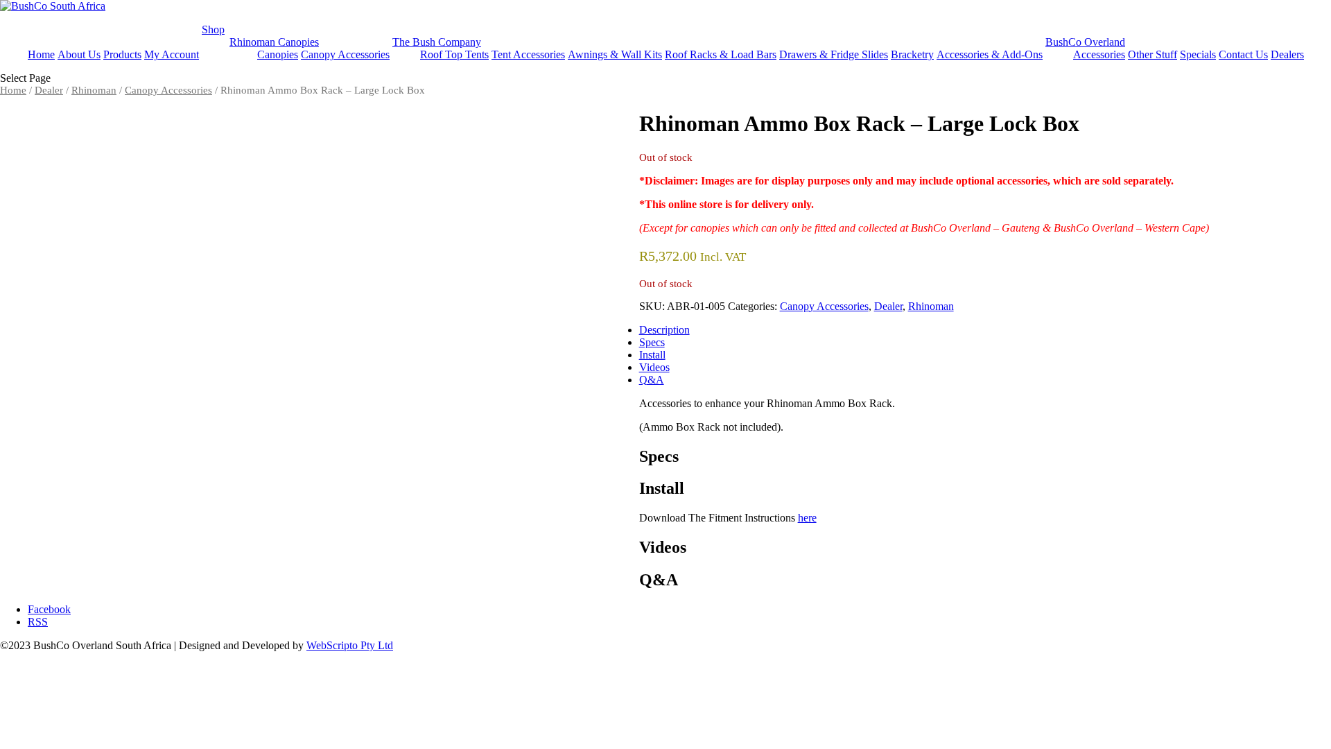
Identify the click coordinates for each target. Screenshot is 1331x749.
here (807, 518)
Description (664, 330)
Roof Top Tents (454, 54)
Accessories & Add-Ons (990, 54)
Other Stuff (1152, 54)
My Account (171, 54)
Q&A (651, 380)
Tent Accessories (528, 54)
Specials (1198, 54)
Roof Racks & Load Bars (720, 54)
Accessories (1099, 54)
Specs (652, 342)
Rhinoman (93, 90)
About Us (79, 54)
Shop (213, 29)
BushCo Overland (1085, 42)
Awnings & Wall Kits (615, 54)
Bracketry (912, 54)
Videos (654, 367)
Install (652, 355)
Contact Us (1243, 54)
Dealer (49, 90)
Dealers (1287, 54)
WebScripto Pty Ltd (349, 645)
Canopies (277, 54)
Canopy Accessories (345, 54)
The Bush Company (436, 42)
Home (41, 54)
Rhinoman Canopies (274, 42)
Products (122, 54)
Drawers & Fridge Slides (833, 54)
